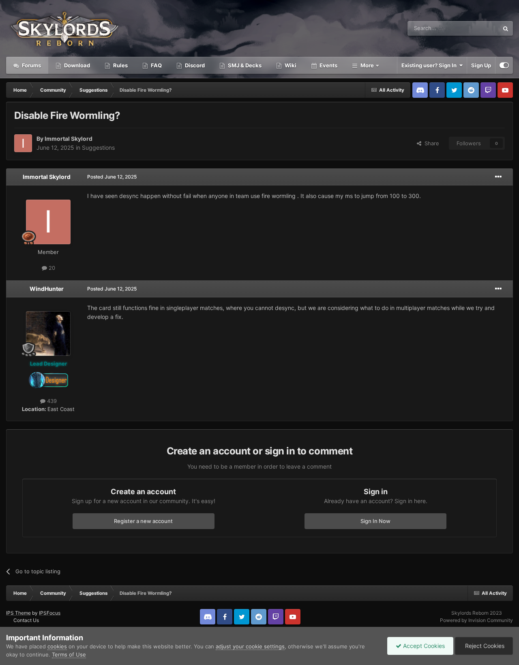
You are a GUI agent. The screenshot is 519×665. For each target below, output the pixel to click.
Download (76, 65)
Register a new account (143, 521)
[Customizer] (504, 65)
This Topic (475, 28)
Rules (120, 65)
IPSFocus (49, 613)
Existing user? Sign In (430, 65)
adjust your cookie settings (250, 646)
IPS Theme (18, 613)
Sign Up (481, 65)
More (367, 65)
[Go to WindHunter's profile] (48, 333)
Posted (112, 177)
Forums (31, 65)
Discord (194, 65)
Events (327, 65)
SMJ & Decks (244, 65)
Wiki (289, 65)
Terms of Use (69, 654)
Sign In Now (375, 521)
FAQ (156, 65)
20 (51, 268)
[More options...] (498, 177)
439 (51, 401)
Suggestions (98, 147)
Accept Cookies (423, 645)
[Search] (505, 28)
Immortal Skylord (68, 138)
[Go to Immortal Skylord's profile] (23, 143)
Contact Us (26, 620)
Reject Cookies (483, 645)
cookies (57, 646)
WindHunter (47, 288)
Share (430, 143)
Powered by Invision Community (476, 620)
